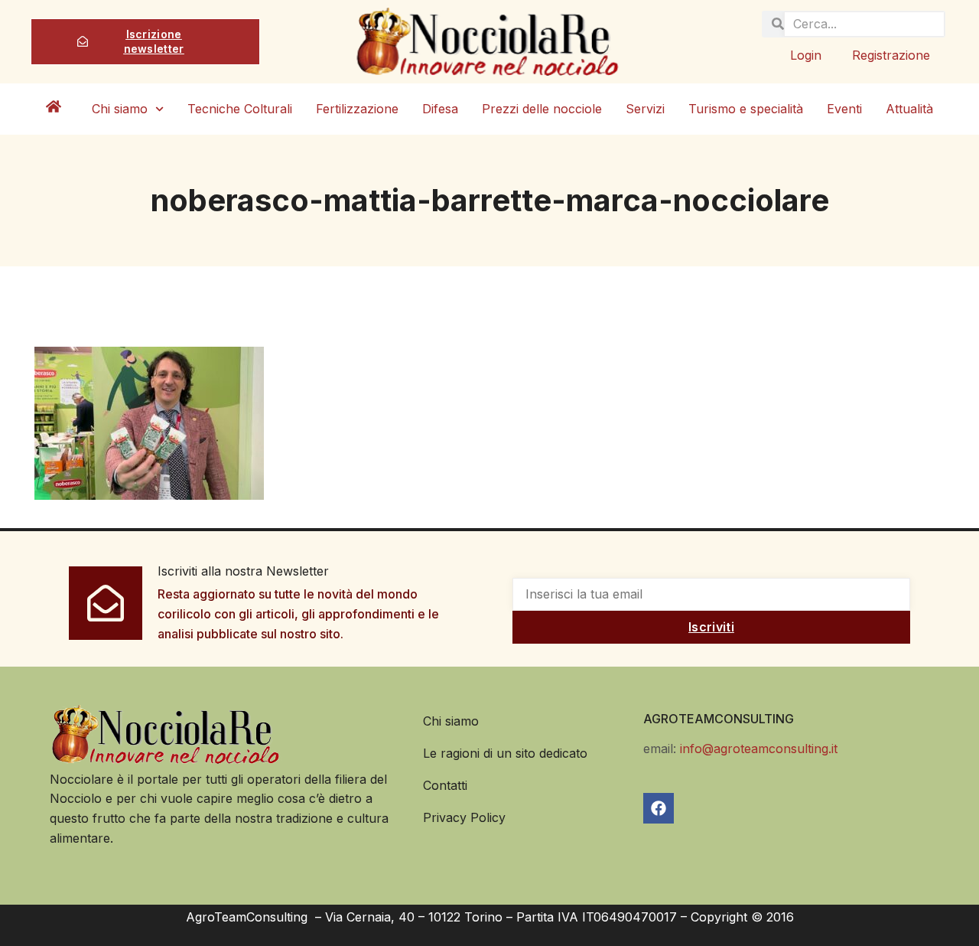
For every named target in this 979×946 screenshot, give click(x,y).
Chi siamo (120, 108)
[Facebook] (658, 808)
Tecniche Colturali (239, 108)
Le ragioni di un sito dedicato (505, 753)
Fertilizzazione (357, 108)
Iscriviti (711, 626)
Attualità (909, 108)
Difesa (440, 108)
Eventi (844, 108)
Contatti (445, 785)
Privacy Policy (464, 817)
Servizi (645, 108)
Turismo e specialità (745, 108)
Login (805, 55)
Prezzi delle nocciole (542, 108)
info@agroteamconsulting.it (759, 748)
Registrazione (891, 55)
